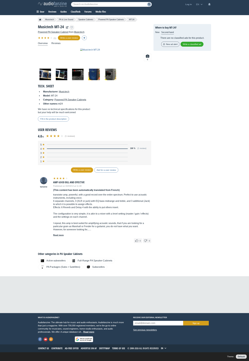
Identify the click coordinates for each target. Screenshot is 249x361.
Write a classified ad (192, 44)
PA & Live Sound (66, 19)
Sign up (196, 323)
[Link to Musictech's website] (66, 27)
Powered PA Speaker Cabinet (53, 32)
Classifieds (75, 11)
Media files (101, 11)
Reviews (52, 11)
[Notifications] (209, 4)
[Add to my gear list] (72, 27)
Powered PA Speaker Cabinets (111, 19)
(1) (55, 38)
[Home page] (40, 19)
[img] (45, 37)
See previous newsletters (145, 330)
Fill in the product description (53, 119)
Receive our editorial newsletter (150, 318)
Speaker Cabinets (85, 19)
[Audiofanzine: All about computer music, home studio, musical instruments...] (52, 4)
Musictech (49, 19)
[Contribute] (84, 38)
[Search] (149, 4)
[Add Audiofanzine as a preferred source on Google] (84, 339)
